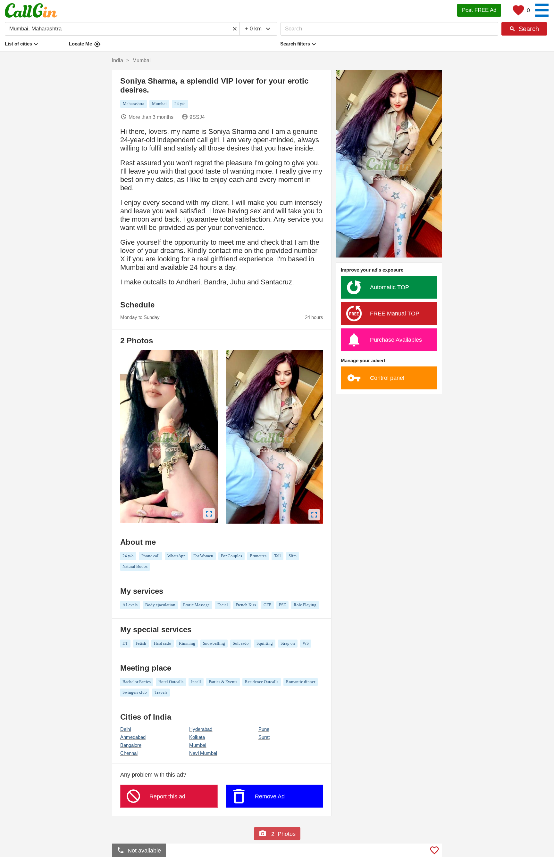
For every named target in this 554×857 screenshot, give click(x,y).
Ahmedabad (133, 737)
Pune (263, 729)
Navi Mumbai (203, 753)
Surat (264, 737)
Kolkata (197, 737)
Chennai (129, 753)
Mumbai (197, 745)
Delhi (125, 729)
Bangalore (130, 745)
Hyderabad (200, 729)
